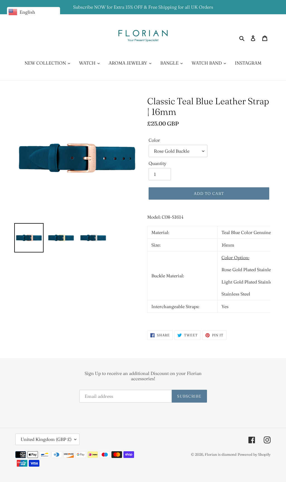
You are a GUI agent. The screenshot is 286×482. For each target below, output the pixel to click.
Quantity (157, 163)
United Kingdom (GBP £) (46, 439)
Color (154, 140)
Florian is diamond (221, 454)
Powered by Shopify (254, 454)
